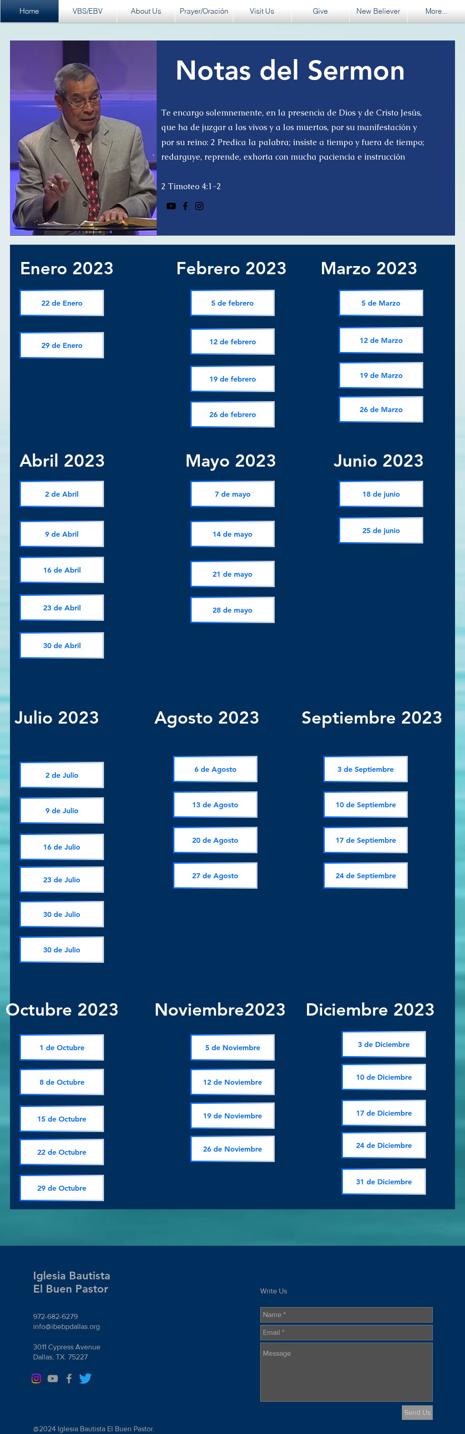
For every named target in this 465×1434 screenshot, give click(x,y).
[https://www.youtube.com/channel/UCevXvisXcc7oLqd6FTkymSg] (171, 206)
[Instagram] (199, 206)
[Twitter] (85, 1378)
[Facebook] (185, 206)
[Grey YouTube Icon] (52, 1378)
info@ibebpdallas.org (66, 1326)
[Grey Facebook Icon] (69, 1378)
